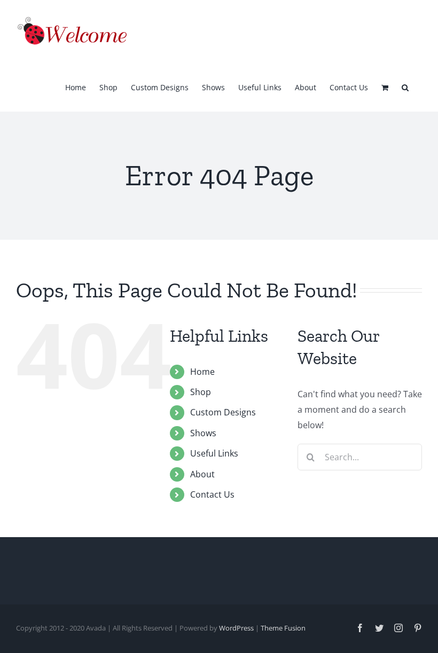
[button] (405, 86)
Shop (200, 392)
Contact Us (212, 494)
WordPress (236, 628)
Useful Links (214, 453)
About (202, 474)
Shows (203, 433)
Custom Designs (223, 412)
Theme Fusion (283, 628)
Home (202, 371)
